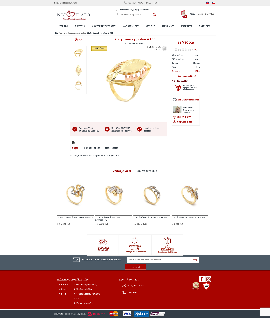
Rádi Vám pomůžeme (187, 99)
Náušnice (186, 26)
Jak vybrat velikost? (187, 76)
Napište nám (184, 121)
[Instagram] (208, 279)
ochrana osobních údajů (88, 293)
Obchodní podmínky (86, 284)
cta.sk (83, 314)
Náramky (168, 26)
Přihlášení (59, 2)
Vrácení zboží (92, 148)
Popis (75, 148)
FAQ (78, 298)
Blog (63, 293)
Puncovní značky (84, 303)
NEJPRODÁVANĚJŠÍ (147, 171)
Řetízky (150, 26)
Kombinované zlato (76, 33)
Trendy (63, 26)
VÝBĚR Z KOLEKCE (122, 171)
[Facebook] (201, 279)
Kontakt (65, 284)
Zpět (80, 39)
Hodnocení (111, 148)
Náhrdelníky (131, 26)
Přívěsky (205, 26)
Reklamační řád (84, 289)
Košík (192, 14)
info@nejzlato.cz (135, 285)
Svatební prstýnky (104, 26)
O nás (64, 289)
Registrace (71, 2)
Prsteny (80, 26)
